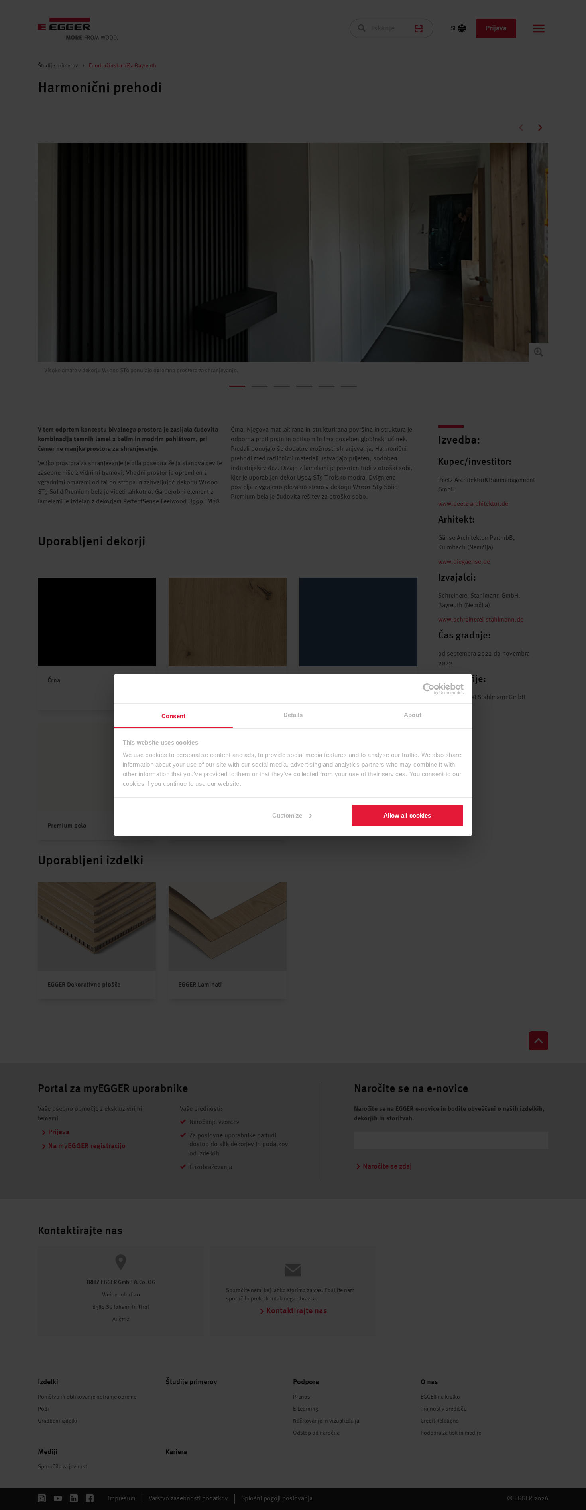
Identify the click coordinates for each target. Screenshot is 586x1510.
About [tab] (412, 714)
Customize (287, 815)
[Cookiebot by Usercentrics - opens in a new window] (429, 689)
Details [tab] (293, 714)
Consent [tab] (173, 716)
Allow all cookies (407, 815)
